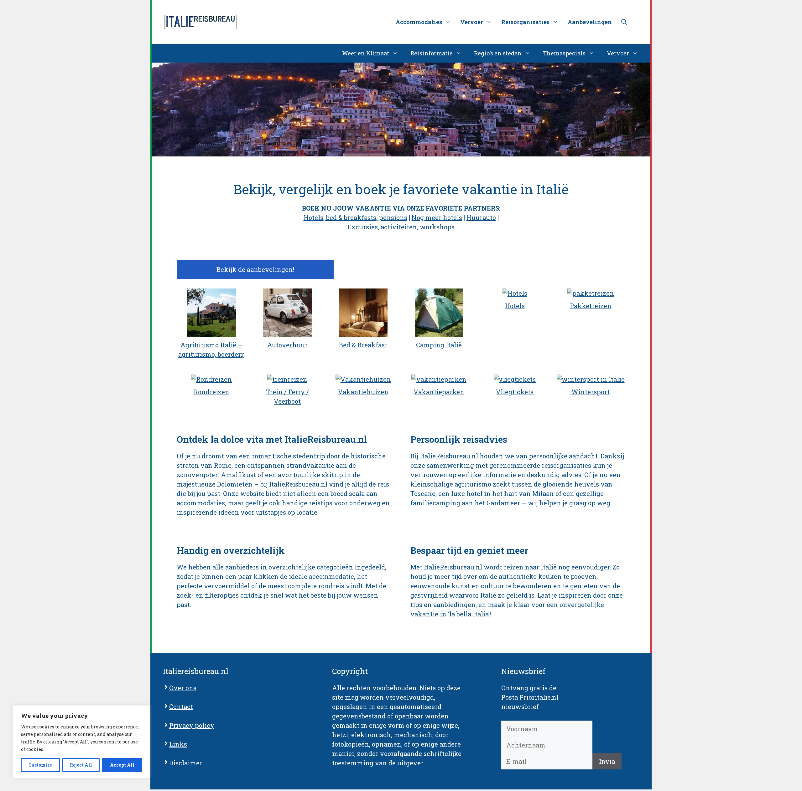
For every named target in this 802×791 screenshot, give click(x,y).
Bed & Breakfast (363, 345)
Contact (181, 706)
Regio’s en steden (498, 53)
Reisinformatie (431, 53)
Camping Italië (439, 345)
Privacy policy (191, 725)
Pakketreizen (591, 306)
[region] (81, 741)
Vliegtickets (515, 392)
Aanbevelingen (590, 22)
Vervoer (618, 53)
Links (178, 744)
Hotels (515, 306)
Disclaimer (185, 763)
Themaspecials (564, 53)
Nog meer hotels (437, 217)
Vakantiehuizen (363, 392)
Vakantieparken (439, 392)
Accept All (122, 765)
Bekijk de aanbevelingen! (255, 269)
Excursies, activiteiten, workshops (401, 227)
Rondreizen (211, 392)
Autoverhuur (287, 345)
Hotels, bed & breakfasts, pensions (355, 217)
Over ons (182, 688)
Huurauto (481, 217)
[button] (624, 22)
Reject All (81, 765)
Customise (40, 765)
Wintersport (590, 392)
